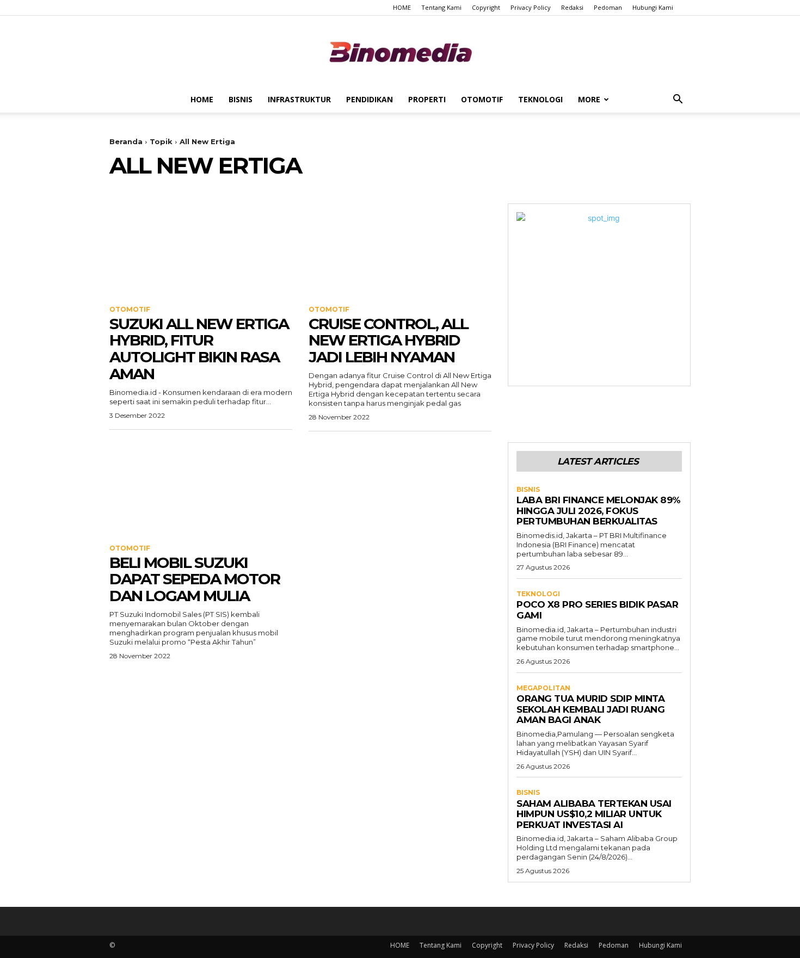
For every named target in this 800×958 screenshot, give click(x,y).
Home (201, 99)
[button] (677, 100)
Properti (427, 99)
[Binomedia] (400, 52)
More (589, 99)
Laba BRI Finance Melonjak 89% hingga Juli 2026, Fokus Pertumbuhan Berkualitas (598, 511)
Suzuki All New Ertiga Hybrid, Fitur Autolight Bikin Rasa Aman (198, 348)
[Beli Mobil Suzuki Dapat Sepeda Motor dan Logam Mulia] (200, 488)
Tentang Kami (441, 7)
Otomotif (482, 99)
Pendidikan (369, 99)
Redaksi (572, 7)
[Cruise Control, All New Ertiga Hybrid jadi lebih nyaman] (400, 249)
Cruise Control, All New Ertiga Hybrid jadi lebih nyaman (388, 340)
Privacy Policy (530, 7)
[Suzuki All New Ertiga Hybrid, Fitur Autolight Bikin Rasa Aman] (200, 249)
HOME (402, 7)
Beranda (126, 141)
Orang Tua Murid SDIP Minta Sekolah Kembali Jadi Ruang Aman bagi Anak (590, 709)
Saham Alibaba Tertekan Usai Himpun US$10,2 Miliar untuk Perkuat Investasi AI (594, 814)
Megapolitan (543, 688)
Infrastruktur (299, 99)
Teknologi (540, 99)
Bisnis (241, 99)
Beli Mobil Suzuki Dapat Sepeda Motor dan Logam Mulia (194, 579)
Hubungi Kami (652, 7)
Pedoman (608, 7)
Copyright (486, 7)
